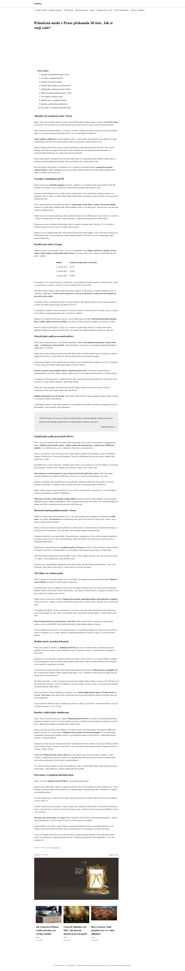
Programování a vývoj (104, 10)
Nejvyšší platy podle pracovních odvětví (56, 86)
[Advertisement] (76, 49)
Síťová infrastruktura (121, 10)
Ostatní (92, 10)
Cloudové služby (41, 10)
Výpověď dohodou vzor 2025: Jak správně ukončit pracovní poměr (75, 930)
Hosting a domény (55, 10)
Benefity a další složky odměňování (54, 104)
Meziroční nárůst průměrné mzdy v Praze (56, 93)
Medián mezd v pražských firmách (53, 100)
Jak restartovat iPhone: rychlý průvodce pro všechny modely (47, 930)
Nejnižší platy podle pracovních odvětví (55, 89)
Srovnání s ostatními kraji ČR (52, 78)
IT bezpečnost (68, 10)
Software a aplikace (138, 10)
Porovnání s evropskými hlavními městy (56, 108)
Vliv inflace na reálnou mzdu (51, 97)
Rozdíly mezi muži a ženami (51, 82)
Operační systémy (81, 10)
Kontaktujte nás (55, 847)
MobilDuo (38, 4)
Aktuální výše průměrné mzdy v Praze (55, 75)
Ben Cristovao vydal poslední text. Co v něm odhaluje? (102, 930)
